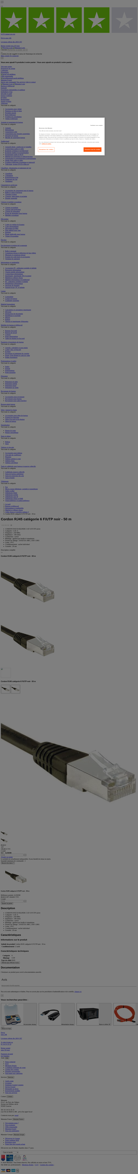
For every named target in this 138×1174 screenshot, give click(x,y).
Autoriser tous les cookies (92, 149)
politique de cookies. (46, 143)
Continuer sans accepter (96, 125)
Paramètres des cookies (46, 149)
